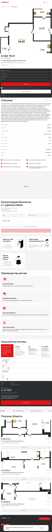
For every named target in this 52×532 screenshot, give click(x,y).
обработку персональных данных (30, 87)
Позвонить (26, 84)
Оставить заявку (26, 402)
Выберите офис (6, 220)
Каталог (8, 6)
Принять (42, 527)
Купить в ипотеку (26, 91)
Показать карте (4, 64)
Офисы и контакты (45, 518)
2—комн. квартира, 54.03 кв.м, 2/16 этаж (12, 441)
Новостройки (14, 6)
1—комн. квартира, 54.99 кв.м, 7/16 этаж (12, 472)
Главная (2, 6)
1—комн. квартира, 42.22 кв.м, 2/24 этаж (12, 504)
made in (6, 524)
